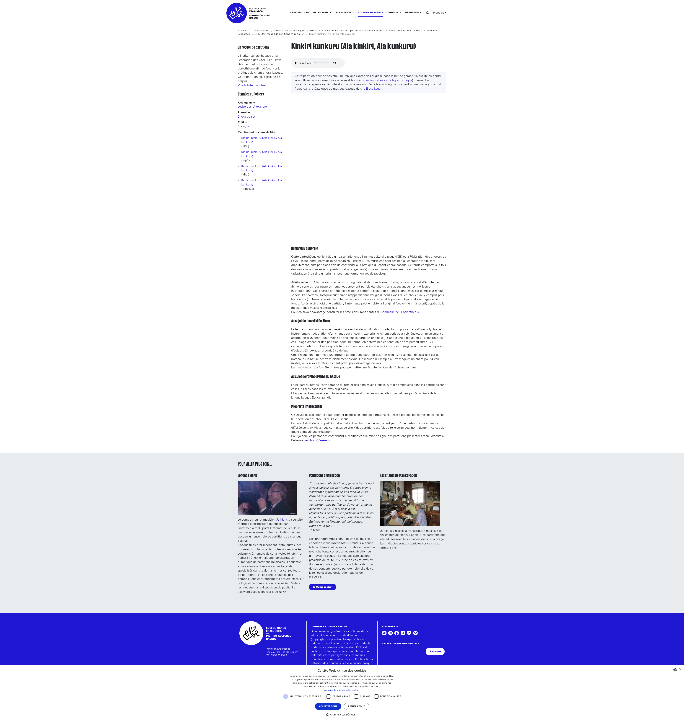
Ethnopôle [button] (343, 12)
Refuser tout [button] (356, 706)
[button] (342, 714)
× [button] (680, 669)
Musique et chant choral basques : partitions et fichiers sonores (347, 30)
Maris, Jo (244, 126)
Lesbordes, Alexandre (252, 106)
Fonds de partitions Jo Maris (405, 30)
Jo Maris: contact (322, 587)
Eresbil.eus (373, 88)
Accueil (242, 30)
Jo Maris (282, 519)
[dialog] (342, 693)
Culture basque (260, 30)
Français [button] (438, 12)
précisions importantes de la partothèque (384, 80)
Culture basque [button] (369, 12)
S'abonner (435, 651)
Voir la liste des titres (252, 85)
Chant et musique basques (289, 30)
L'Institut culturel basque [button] (309, 12)
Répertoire (413, 12)
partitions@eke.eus (317, 440)
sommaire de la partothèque (400, 312)
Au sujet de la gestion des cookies (341, 689)
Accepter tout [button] (328, 706)
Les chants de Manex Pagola (398, 475)
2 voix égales (247, 116)
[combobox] (675, 669)
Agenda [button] (393, 12)
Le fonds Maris (247, 475)
